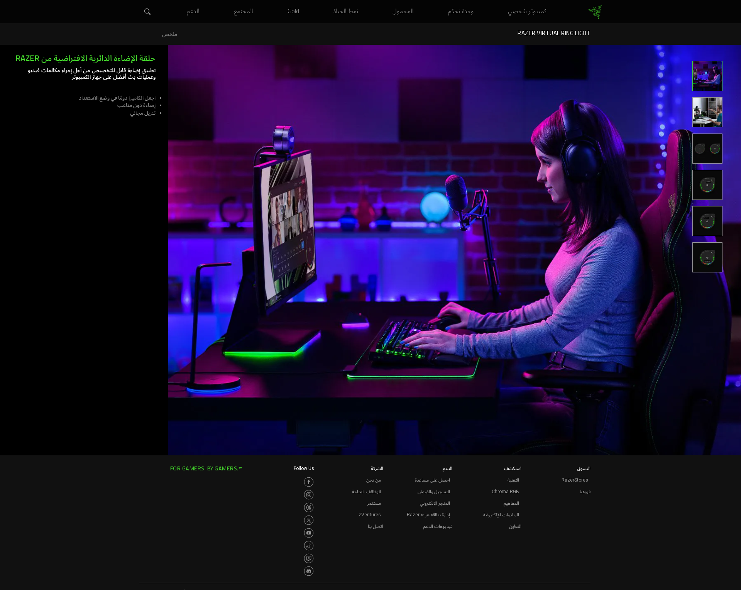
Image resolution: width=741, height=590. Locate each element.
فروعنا (585, 491)
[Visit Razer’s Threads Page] (308, 507)
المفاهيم (511, 503)
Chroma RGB (505, 491)
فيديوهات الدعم (437, 526)
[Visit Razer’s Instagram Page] (308, 494)
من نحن (373, 480)
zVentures (370, 514)
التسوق (583, 468)
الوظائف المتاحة (366, 491)
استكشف (512, 468)
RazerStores (575, 480)
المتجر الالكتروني (435, 503)
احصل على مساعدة (432, 480)
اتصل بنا (375, 526)
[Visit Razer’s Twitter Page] (308, 520)
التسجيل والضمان (434, 491)
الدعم (447, 468)
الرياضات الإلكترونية (501, 514)
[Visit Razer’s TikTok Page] (308, 545)
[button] (147, 12)
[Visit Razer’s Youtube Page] (308, 532)
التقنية (513, 480)
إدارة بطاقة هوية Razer (428, 514)
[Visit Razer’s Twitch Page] (308, 558)
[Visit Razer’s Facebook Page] (308, 482)
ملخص (169, 34)
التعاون (515, 526)
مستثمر (374, 503)
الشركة (377, 468)
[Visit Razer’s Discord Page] (308, 571)
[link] (595, 12)
